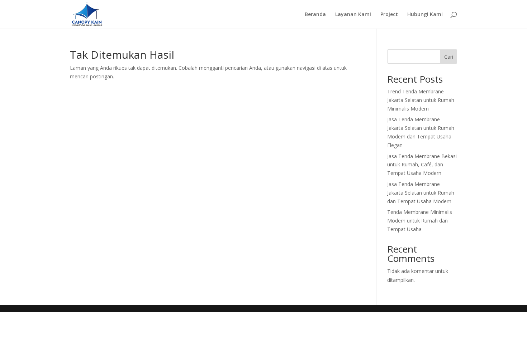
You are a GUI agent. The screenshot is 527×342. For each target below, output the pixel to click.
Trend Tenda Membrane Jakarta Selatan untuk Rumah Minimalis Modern (420, 100)
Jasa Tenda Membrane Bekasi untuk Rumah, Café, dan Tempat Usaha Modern (422, 165)
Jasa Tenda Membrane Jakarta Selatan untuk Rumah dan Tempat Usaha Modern (420, 193)
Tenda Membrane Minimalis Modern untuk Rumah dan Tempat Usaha (419, 221)
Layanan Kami (353, 15)
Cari (448, 56)
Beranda (315, 15)
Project (389, 15)
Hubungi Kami (425, 15)
